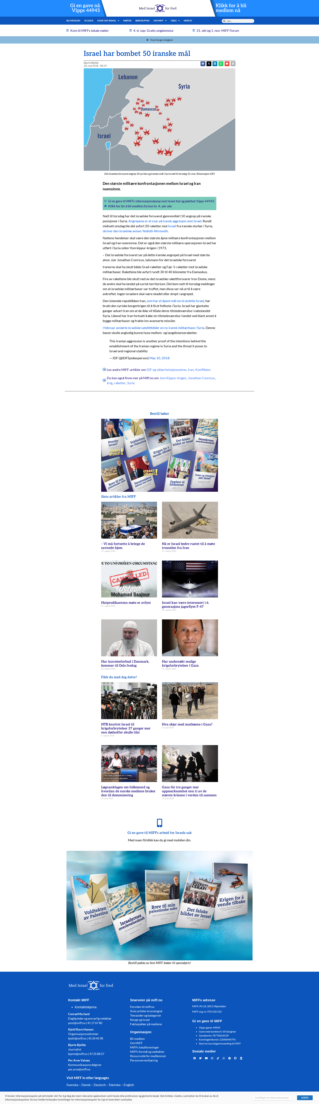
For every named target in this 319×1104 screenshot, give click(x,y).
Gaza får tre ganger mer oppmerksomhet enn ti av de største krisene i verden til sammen (189, 791)
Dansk (86, 1085)
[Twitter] (200, 1058)
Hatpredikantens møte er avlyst (126, 603)
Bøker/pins (142, 20)
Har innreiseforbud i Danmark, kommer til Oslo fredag (125, 664)
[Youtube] (206, 1058)
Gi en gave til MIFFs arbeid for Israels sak (159, 833)
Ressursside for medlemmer (148, 1056)
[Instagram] (212, 1058)
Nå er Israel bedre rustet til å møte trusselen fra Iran (188, 546)
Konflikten (203, 370)
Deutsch (100, 1085)
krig (109, 383)
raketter (120, 383)
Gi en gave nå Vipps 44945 (85, 8)
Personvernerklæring (144, 1060)
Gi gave (88, 20)
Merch (188, 20)
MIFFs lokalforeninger (144, 1047)
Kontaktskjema (86, 1007)
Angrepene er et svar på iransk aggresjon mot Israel (164, 221)
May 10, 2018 (159, 358)
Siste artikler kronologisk (146, 1011)
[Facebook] (194, 1058)
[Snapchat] (235, 1058)
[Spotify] (229, 1058)
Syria (131, 383)
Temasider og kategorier (145, 1015)
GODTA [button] (305, 1097)
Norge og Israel (140, 1020)
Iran (191, 370)
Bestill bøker (159, 414)
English (129, 1085)
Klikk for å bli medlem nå (231, 8)
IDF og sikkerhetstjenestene (166, 370)
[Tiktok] (217, 1058)
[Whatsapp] (223, 1058)
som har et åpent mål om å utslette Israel (175, 301)
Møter (127, 20)
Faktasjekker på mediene (146, 1024)
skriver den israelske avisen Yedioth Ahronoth (135, 231)
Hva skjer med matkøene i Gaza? (187, 724)
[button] (209, 63)
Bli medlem (73, 20)
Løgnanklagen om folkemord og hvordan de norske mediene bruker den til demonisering (128, 791)
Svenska (72, 1085)
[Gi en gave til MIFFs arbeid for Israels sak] (159, 823)
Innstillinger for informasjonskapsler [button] (272, 1097)
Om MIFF (136, 1043)
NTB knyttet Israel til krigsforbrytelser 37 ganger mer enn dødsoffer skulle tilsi (126, 728)
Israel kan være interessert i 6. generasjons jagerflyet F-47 (185, 605)
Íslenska (114, 1085)
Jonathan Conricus (201, 378)
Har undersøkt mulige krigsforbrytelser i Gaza (180, 664)
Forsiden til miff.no (142, 1007)
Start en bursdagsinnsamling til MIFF (220, 1043)
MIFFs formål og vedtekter (147, 1051)
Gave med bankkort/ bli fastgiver (217, 1031)
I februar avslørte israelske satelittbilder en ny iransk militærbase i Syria (153, 328)
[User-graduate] (241, 1058)
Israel (172, 226)
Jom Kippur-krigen (173, 378)
